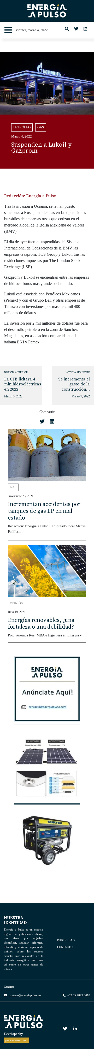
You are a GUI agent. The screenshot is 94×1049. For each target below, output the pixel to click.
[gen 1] (47, 842)
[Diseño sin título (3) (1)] (47, 691)
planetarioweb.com (16, 1040)
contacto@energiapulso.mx (25, 995)
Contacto (65, 946)
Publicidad (66, 940)
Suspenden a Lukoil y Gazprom (41, 148)
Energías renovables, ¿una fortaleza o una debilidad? (41, 623)
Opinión (16, 603)
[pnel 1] (47, 771)
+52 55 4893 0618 (78, 995)
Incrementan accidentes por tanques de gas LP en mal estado (44, 511)
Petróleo (22, 127)
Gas (40, 127)
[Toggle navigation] (8, 30)
